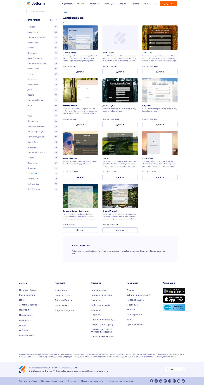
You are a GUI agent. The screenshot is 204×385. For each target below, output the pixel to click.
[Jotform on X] (156, 381)
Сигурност (72, 381)
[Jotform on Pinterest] (174, 381)
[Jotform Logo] (36, 3)
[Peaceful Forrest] (80, 90)
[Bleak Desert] (120, 37)
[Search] (28, 11)
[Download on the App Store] (174, 299)
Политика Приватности (52, 381)
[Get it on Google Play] (174, 291)
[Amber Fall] (160, 37)
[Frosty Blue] (80, 37)
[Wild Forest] (120, 90)
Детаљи (80, 72)
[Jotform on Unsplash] (183, 381)
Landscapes (73, 17)
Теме (65, 12)
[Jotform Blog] (169, 381)
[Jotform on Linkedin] (160, 381)
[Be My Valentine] (80, 143)
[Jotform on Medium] (165, 381)
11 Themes (68, 22)
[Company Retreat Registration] (80, 196)
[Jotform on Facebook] (151, 381)
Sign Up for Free (168, 4)
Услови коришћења (28, 381)
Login (156, 4)
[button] (42, 20)
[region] (42, 105)
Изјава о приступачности (93, 381)
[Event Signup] (160, 143)
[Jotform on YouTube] (178, 381)
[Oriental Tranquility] (120, 196)
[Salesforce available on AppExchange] (174, 307)
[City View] (160, 90)
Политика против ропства (121, 381)
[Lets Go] (120, 143)
